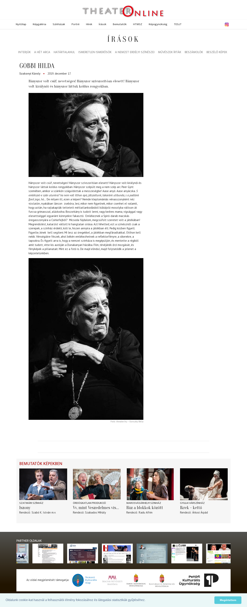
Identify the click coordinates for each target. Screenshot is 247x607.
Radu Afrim (145, 512)
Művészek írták (169, 52)
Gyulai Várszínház (192, 503)
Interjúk (24, 52)
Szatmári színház (31, 503)
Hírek (89, 24)
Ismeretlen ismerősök (95, 52)
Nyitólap (21, 24)
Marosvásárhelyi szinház (143, 503)
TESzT (178, 24)
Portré (76, 24)
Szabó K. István (41, 512)
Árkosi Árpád (200, 512)
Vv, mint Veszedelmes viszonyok (97, 507)
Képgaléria (39, 24)
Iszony (24, 507)
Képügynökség (158, 24)
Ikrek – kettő (191, 507)
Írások (102, 24)
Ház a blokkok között (144, 507)
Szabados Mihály (95, 512)
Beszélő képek (216, 52)
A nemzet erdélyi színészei (135, 52)
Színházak (59, 24)
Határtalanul (64, 52)
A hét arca (42, 52)
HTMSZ (137, 24)
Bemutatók (120, 24)
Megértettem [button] (228, 600)
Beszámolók (194, 52)
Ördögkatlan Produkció (89, 503)
